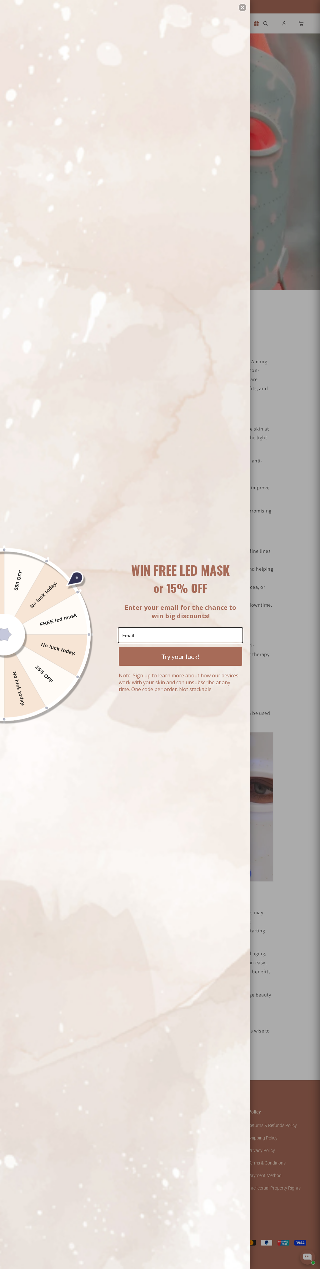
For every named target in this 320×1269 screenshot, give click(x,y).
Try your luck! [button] (180, 656)
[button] (242, 7)
